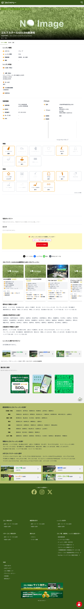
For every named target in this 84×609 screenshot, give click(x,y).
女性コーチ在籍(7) (30, 307)
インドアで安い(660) (21, 449)
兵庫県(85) (26, 425)
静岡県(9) (33, 421)
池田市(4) (28, 318)
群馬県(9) (32, 414)
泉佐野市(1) (35, 318)
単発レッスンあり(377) (62, 446)
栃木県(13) (26, 414)
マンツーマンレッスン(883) (67, 444)
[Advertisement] (42, 205)
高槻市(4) (12, 322)
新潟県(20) (19, 418)
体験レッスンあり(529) (49, 446)
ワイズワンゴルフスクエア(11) (11, 461)
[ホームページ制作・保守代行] (69, 542)
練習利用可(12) (7, 309)
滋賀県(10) (40, 425)
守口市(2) (62, 318)
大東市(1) (69, 318)
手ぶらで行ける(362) (53, 444)
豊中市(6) (27, 320)
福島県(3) (51, 411)
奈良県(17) (47, 425)
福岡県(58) (19, 436)
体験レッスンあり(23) (46, 332)
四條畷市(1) (56, 318)
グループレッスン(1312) (9, 446)
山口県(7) (44, 428)
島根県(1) (24, 428)
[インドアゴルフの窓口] (69, 540)
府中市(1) (19, 322)
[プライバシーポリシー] (15, 574)
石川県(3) (31, 418)
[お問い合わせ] (15, 566)
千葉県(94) (46, 414)
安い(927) (43, 444)
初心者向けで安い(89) (71, 332)
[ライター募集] (64, 384)
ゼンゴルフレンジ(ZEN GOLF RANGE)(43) (49, 458)
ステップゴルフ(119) (68, 456)
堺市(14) (75, 320)
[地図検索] (42, 384)
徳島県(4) (18, 432)
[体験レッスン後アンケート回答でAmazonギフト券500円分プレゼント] (19, 384)
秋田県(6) (38, 411)
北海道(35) (19, 411)
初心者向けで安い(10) (46, 309)
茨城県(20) (19, 414)
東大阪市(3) (21, 320)
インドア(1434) (13, 444)
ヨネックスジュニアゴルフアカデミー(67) (31, 461)
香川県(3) (24, 432)
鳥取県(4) (18, 428)
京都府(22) (33, 425)
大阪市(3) (25, 322)
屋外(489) (5, 444)
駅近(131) (36, 332)
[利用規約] (15, 576)
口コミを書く (43, 244)
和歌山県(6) (54, 425)
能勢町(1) (65, 322)
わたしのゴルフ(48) (21, 458)
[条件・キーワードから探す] (15, 524)
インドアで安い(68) (8, 334)
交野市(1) (48, 320)
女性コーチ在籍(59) (32, 329)
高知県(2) (37, 432)
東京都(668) (54, 414)
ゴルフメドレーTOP (6, 361)
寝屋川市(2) (6, 322)
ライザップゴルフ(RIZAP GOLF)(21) (31, 456)
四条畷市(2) (34, 320)
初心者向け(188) (21, 329)
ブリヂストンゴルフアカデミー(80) (12, 456)
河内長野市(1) (12, 320)
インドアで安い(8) (58, 309)
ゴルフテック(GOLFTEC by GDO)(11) (52, 456)
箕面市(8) (54, 320)
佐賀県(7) (25, 436)
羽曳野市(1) (68, 320)
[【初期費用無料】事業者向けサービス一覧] (69, 550)
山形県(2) (44, 411)
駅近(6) (14, 309)
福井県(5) (37, 418)
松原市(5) (31, 322)
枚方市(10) (41, 320)
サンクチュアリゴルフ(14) (68, 458)
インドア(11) (11, 307)
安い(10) (38, 307)
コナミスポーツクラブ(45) (50, 461)
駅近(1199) (39, 446)
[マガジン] (42, 537)
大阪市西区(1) (43, 318)
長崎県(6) (31, 436)
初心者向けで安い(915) (9, 449)
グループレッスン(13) (61, 307)
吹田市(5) (5, 320)
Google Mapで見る (62, 139)
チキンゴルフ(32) (32, 458)
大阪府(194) (19, 425)
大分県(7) (44, 436)
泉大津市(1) (58, 322)
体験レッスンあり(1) (22, 309)
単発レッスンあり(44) (58, 332)
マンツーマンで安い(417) (35, 449)
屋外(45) (5, 329)
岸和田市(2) (61, 320)
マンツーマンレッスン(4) (48, 307)
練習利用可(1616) (30, 446)
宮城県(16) (32, 411)
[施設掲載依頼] (69, 537)
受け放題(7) (72, 307)
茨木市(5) (75, 318)
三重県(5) (39, 421)
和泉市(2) (37, 322)
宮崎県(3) (51, 436)
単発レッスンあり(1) (34, 309)
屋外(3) (5, 307)
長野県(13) (44, 418)
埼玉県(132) (39, 414)
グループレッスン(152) (9, 332)
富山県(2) (25, 418)
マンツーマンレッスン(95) (63, 329)
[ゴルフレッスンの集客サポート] (69, 548)
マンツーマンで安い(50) (20, 334)
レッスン (14, 361)
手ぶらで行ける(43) (49, 329)
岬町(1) (50, 318)
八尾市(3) (22, 318)
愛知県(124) (19, 421)
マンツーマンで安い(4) (70, 309)
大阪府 (20, 361)
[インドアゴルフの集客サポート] (69, 545)
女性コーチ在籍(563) (34, 444)
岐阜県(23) (26, 421)
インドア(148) (12, 329)
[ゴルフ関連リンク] (15, 571)
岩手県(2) (25, 411)
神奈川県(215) (61, 414)
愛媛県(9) (31, 432)
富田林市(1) (51, 322)
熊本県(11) (38, 436)
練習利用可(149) (28, 332)
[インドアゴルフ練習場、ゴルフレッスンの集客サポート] (42, 594)
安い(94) (41, 329)
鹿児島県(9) (58, 436)
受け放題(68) (19, 332)
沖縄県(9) (64, 436)
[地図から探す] (15, 527)
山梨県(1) (69, 414)
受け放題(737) (20, 446)
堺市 (24, 361)
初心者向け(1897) (23, 444)
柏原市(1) (44, 322)
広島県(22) (38, 428)
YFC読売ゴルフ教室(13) (9, 458)
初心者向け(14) (20, 307)
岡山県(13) (31, 428)
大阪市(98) (6, 318)
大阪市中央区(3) (14, 318)
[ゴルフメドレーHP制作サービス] (42, 586)
